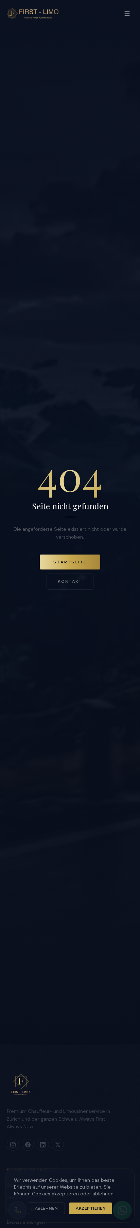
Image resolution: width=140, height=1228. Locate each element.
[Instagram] (13, 1145)
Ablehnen (46, 1208)
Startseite (70, 562)
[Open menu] (127, 13)
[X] (58, 1145)
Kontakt (70, 581)
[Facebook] (28, 1145)
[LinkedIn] (43, 1145)
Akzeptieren (90, 1208)
